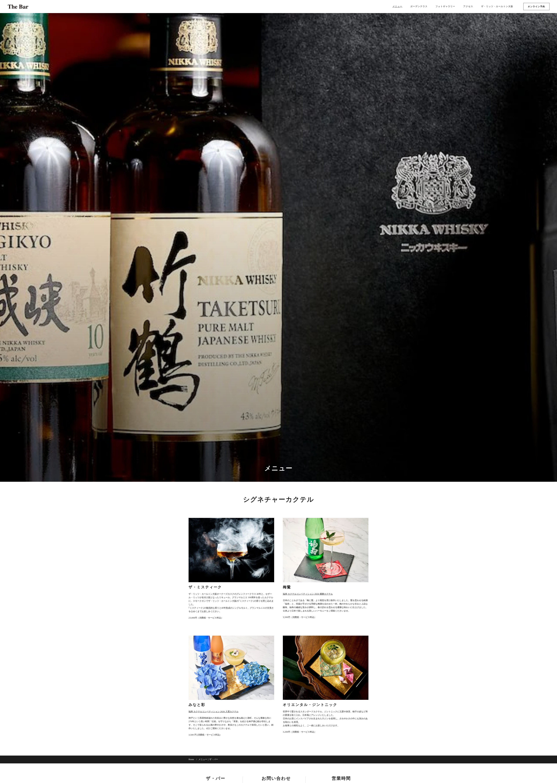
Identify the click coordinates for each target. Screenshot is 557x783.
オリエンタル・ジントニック (310, 705)
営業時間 (341, 778)
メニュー (397, 6)
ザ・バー (215, 778)
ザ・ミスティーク (205, 587)
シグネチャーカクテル (278, 500)
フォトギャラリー (445, 6)
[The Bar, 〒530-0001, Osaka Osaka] (18, 6)
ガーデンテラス (419, 6)
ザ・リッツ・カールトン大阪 (497, 6)
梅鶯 (287, 587)
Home (191, 759)
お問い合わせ (276, 778)
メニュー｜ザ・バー (208, 759)
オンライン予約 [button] (536, 6)
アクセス (468, 6)
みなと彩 (197, 705)
